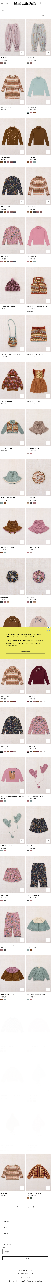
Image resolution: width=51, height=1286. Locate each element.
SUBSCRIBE (25, 651)
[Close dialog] (48, 629)
